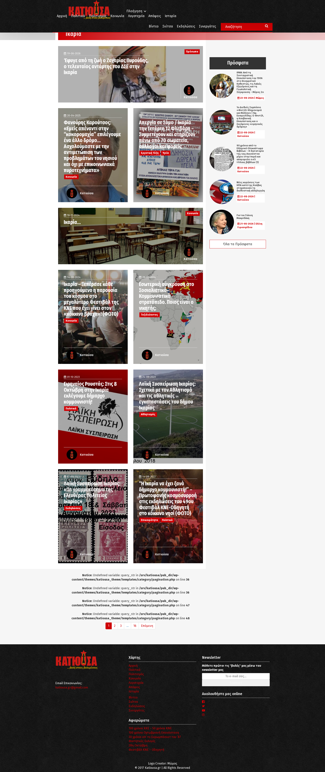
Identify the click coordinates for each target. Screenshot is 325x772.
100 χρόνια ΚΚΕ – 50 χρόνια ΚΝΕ (150, 728)
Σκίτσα (167, 26)
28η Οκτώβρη (138, 745)
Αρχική (62, 16)
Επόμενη (147, 626)
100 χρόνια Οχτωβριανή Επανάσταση (154, 732)
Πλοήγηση (134, 11)
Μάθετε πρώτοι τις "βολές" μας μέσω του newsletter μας (231, 668)
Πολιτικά (78, 16)
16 (134, 626)
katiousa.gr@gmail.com (71, 687)
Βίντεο (154, 26)
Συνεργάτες (207, 26)
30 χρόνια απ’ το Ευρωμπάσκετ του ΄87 (155, 737)
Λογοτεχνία (136, 683)
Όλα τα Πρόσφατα (237, 244)
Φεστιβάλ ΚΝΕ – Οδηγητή (146, 750)
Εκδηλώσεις (186, 26)
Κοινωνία (117, 16)
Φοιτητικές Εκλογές (142, 741)
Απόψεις (154, 16)
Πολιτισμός (97, 16)
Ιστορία (170, 16)
